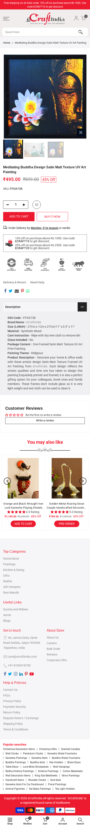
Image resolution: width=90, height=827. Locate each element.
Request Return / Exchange (21, 718)
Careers (52, 643)
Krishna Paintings (48, 771)
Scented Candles (70, 749)
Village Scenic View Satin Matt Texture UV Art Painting (57, 505)
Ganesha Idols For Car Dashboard (24, 784)
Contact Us (10, 689)
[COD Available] (45, 264)
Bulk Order (53, 648)
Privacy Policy (12, 701)
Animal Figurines (15, 788)
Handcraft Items (14, 780)
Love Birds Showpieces (36, 766)
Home (6, 42)
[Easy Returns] (61, 264)
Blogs (6, 620)
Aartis (7, 615)
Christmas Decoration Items (19, 749)
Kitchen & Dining (13, 570)
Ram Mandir (11, 592)
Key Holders (56, 762)
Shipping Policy (13, 723)
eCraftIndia (33, 322)
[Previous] (8, 95)
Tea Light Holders (65, 788)
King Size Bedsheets (46, 775)
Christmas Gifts (48, 749)
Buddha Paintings (15, 762)
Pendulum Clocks (33, 753)
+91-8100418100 (19, 665)
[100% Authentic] (11, 264)
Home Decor (11, 558)
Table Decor (12, 766)
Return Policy (11, 712)
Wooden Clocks (37, 780)
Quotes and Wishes (15, 609)
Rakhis (7, 581)
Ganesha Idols (39, 757)
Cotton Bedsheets (73, 771)
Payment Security (14, 706)
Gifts (6, 575)
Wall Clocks (12, 753)
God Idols (55, 780)
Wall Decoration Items (17, 775)
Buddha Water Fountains (66, 757)
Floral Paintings (57, 784)
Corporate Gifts (57, 660)
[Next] (81, 95)
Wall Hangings (61, 766)
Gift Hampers (12, 587)
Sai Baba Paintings (40, 788)
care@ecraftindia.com (22, 656)
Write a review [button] (45, 420)
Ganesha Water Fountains (62, 753)
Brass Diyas (74, 762)
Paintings (9, 564)
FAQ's (6, 695)
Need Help (37, 282)
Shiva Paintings (71, 775)
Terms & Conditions (15, 729)
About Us (53, 637)
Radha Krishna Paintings (19, 771)
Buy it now (52, 216)
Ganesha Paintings (16, 757)
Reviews (52, 654)
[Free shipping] (28, 264)
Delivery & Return (14, 282)
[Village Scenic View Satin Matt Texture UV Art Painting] (58, 478)
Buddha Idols (37, 762)
